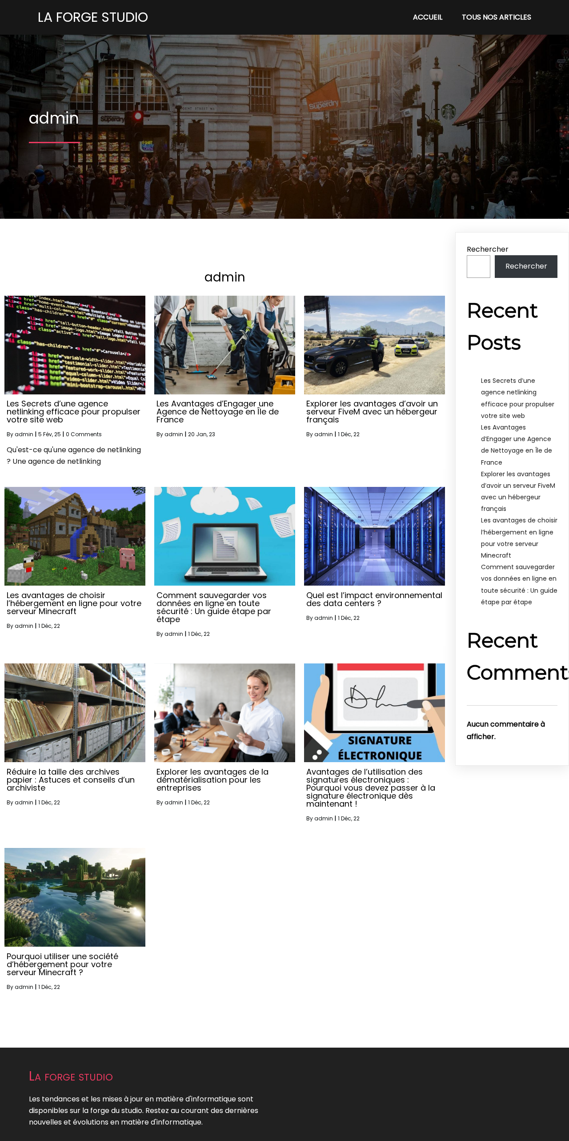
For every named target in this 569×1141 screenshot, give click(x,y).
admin (24, 434)
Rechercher (488, 249)
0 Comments (84, 434)
